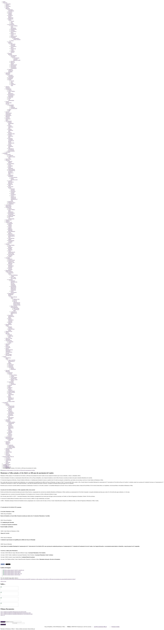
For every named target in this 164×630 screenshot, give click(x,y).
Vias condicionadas (11, 100)
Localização (8, 3)
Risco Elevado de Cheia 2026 (9, 355)
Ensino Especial (11, 169)
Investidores (5, 402)
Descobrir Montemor (8, 371)
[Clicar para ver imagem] (18, 470)
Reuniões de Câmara (10, 19)
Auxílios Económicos (13, 194)
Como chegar (11, 364)
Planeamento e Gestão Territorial (16, 39)
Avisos (9, 98)
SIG (9, 416)
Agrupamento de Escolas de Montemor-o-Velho (11, 172)
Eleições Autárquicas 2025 (10, 126)
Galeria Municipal (10, 233)
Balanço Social (14, 36)
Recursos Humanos (10, 54)
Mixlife (36, 628)
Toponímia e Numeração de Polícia (11, 316)
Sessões (9, 79)
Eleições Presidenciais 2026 (10, 123)
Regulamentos (14, 29)
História (7, 5)
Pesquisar (3, 621)
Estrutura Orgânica (10, 14)
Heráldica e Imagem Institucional (10, 16)
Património (10, 223)
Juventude (8, 257)
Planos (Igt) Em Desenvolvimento (14, 306)
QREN (9, 109)
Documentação (11, 24)
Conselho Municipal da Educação (11, 182)
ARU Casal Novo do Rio (13, 278)
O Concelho (8, 154)
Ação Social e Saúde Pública (8, 205)
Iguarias (12, 368)
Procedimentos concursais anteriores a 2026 (16, 59)
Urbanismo (10, 279)
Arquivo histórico (10, 227)
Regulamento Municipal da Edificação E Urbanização (13, 288)
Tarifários (13, 30)
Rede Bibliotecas (11, 231)
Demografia (8, 6)
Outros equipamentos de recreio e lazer (11, 252)
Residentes (5, 153)
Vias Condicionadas (11, 218)
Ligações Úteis (9, 451)
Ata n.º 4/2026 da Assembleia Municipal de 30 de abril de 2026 (13, 611)
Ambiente (8, 221)
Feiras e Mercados (8, 333)
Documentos (13, 65)
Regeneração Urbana (10, 273)
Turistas (4, 356)
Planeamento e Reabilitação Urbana (11, 294)
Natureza (10, 385)
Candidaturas (11, 203)
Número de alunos (10, 185)
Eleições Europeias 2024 (11, 133)
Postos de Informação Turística (8, 442)
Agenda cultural (11, 391)
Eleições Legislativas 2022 (10, 146)
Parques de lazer (11, 260)
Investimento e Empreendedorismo (10, 437)
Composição (10, 77)
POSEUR (13, 107)
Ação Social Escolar (10, 187)
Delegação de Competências (13, 68)
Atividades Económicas (8, 420)
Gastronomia (10, 366)
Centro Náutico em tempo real (14, 378)
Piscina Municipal (10, 247)
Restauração (13, 369)
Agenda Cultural (11, 215)
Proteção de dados (115, 626)
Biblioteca (10, 258)
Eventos (9, 242)
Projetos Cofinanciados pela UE (8, 102)
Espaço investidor (8, 404)
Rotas (9, 386)
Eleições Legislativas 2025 (10, 130)
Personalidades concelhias (11, 241)
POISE (12, 106)
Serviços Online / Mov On (8, 456)
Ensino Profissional (10, 167)
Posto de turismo (11, 392)
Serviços (10, 435)
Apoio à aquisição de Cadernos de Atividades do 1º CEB (14, 198)
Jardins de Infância (10, 162)
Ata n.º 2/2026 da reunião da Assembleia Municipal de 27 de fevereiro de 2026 (16, 614)
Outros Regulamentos (14, 292)
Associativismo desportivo (11, 255)
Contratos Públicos (13, 51)
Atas (12, 22)
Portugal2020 (11, 105)
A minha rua (8, 458)
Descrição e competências (11, 76)
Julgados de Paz (9, 331)
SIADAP (13, 61)
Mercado (10, 334)
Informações (10, 201)
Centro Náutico (11, 245)
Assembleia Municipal (8, 73)
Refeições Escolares (13, 189)
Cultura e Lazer (9, 222)
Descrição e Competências (11, 10)
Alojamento (10, 365)
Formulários (13, 37)
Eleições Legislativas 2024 (10, 136)
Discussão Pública (10, 323)
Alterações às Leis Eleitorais (11, 149)
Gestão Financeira (10, 42)
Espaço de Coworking (8, 347)
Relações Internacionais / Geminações (9, 113)
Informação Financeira (13, 45)
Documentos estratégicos (10, 176)
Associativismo (9, 340)
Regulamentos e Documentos (11, 95)
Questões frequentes (8, 450)
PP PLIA (15, 300)
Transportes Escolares (13, 192)
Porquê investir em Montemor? (11, 406)
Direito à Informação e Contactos (11, 320)
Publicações (10, 96)
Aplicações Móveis (8, 463)
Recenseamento (11, 150)
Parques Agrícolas (10, 431)
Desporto (7, 244)
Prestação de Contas (13, 34)
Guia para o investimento (10, 414)
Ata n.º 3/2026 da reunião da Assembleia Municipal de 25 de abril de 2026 (16, 612)
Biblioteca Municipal (10, 230)
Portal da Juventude (10, 269)
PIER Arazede (16, 308)
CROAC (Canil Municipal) (9, 339)
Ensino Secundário (10, 165)
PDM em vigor (16, 299)
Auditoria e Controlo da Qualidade (10, 70)
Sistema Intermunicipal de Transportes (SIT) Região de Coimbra (9, 351)
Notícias (10, 90)
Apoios (9, 342)
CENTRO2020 (14, 108)
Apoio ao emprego (10, 409)
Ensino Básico (11, 163)
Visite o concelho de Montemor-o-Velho (11, 361)
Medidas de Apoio (10, 440)
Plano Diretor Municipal (11, 418)
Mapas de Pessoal (13, 63)
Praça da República (10, 327)
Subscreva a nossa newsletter (6, 623)
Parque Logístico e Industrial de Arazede (11, 423)
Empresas (10, 432)
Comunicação (8, 88)
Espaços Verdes (11, 401)
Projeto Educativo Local (14, 179)
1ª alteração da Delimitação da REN (14, 313)
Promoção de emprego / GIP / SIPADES (11, 262)
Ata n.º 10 (3, 615)
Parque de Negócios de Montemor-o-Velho (11, 427)
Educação (8, 160)
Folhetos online (11, 446)
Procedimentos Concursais (14, 56)
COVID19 (8, 152)
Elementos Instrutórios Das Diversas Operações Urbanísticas (14, 283)
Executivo (10, 11)
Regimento (10, 78)
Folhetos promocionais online (11, 394)
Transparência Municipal (8, 116)
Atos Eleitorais (9, 121)
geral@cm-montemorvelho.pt (100, 626)
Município (5, 2)
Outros (12, 40)
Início (4, 1)
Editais (12, 23)
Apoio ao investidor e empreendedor (11, 411)
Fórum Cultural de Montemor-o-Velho (11, 236)
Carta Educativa (14, 177)
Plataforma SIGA (11, 202)
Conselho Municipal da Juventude (11, 266)
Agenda (12, 21)
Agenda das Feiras (10, 336)
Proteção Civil (8, 219)
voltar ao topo (3, 581)
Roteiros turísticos (10, 225)
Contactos (8, 117)
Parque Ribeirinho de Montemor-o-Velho (11, 398)
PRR (9, 110)
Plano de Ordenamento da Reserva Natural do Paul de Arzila (16, 303)
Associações (10, 341)
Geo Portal (8, 457)
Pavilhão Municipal (10, 249)
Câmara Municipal (8, 8)
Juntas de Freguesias (8, 87)
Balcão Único (8, 159)
